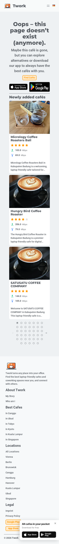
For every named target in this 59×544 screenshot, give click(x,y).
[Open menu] (48, 6)
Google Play (13, 522)
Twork (19, 5)
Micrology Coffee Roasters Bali (24, 138)
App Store (13, 528)
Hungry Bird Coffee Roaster (26, 212)
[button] (17, 323)
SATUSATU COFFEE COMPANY (26, 284)
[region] (29, 117)
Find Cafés (29, 77)
